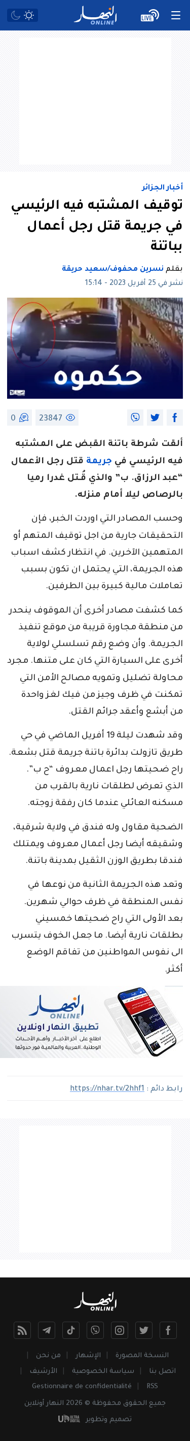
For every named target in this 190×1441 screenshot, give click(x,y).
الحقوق (135, 1403)
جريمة (99, 462)
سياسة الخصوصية (103, 1371)
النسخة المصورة (142, 1356)
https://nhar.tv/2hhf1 (107, 1089)
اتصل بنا (162, 1371)
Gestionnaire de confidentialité (82, 1387)
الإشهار (88, 1356)
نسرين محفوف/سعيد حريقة (113, 270)
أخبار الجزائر (162, 188)
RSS (152, 1387)
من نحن (48, 1356)
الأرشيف (43, 1371)
